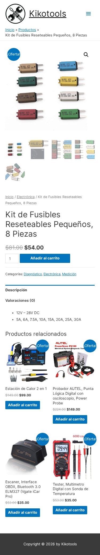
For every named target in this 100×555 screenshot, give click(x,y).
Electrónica (26, 197)
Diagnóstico (33, 274)
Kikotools (47, 13)
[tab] (50, 290)
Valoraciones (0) (20, 300)
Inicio (9, 197)
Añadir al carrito (44, 258)
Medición (69, 274)
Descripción (16, 290)
